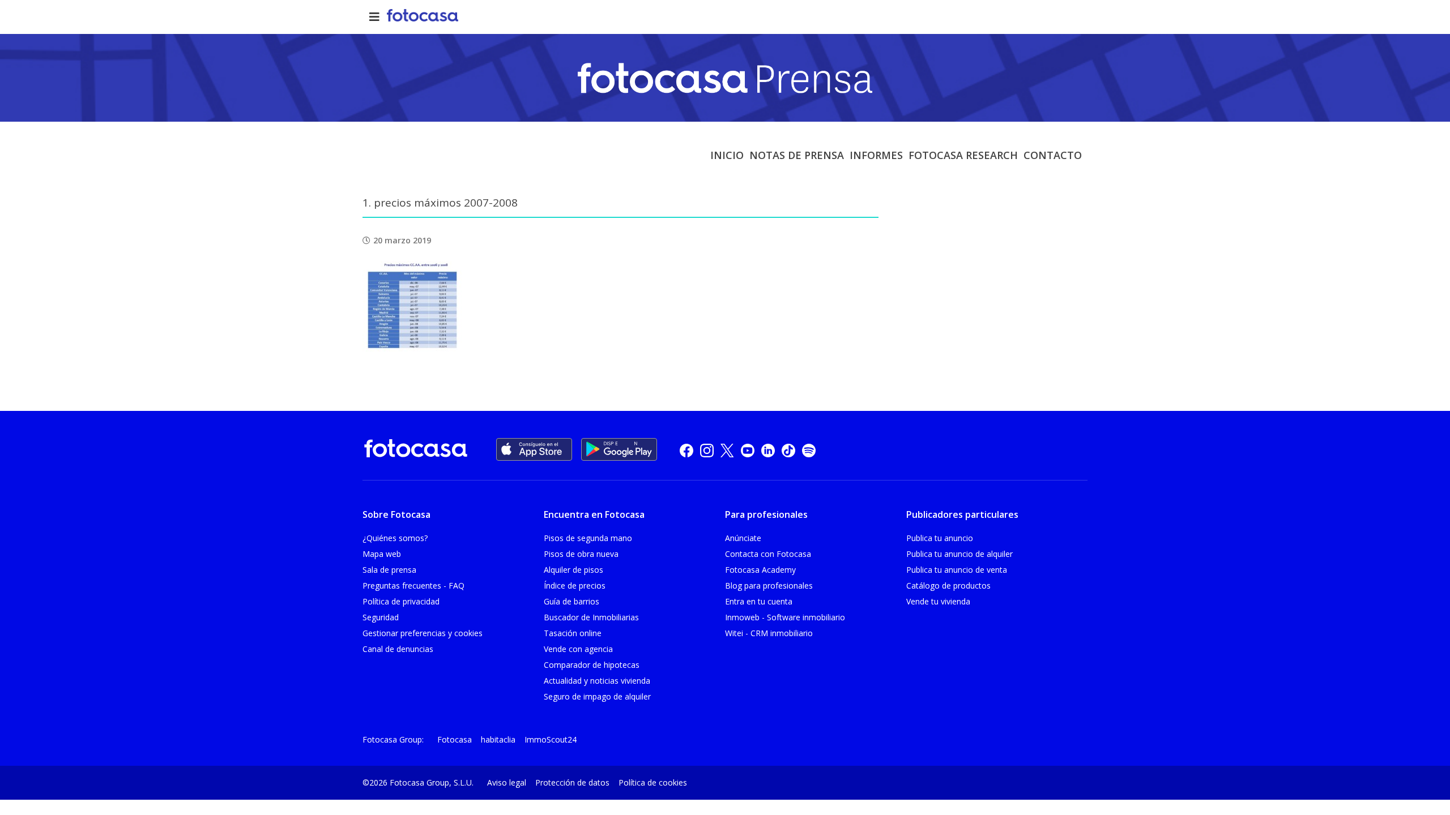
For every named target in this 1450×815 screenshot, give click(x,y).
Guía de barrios (571, 601)
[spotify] (809, 450)
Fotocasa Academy (760, 569)
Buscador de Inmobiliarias (591, 617)
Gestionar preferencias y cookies (422, 633)
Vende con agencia (578, 649)
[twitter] (727, 450)
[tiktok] (788, 450)
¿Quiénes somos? (395, 538)
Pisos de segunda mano (588, 538)
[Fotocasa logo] (415, 450)
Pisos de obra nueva (581, 553)
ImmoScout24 (550, 739)
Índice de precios (574, 585)
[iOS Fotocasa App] (534, 449)
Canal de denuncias (397, 649)
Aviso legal (506, 782)
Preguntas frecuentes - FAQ (413, 585)
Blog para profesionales (769, 585)
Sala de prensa (389, 569)
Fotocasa (454, 739)
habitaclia (498, 739)
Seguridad (380, 617)
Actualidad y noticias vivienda (597, 680)
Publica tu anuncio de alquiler (959, 553)
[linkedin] (768, 450)
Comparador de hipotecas (591, 664)
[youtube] (747, 450)
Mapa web (381, 553)
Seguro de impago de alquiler (597, 696)
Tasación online (573, 633)
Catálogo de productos (948, 585)
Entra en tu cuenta (758, 601)
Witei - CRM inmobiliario (769, 633)
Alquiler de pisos (573, 569)
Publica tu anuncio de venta (956, 569)
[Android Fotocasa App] (619, 449)
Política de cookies (653, 782)
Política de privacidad (401, 601)
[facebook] (686, 450)
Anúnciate (743, 538)
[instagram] (707, 450)
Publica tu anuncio (939, 538)
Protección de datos (572, 782)
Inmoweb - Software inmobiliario (785, 617)
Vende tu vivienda (938, 601)
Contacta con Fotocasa (768, 553)
